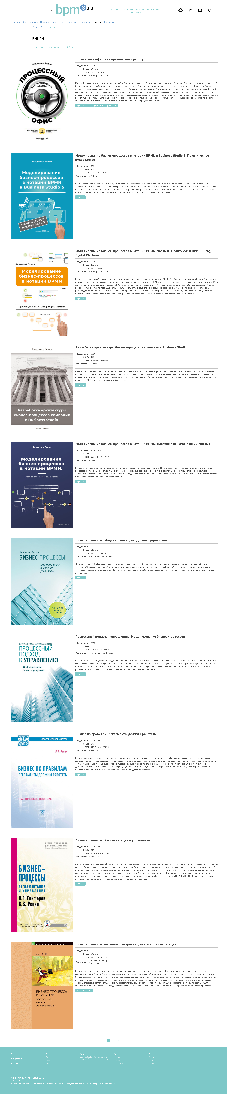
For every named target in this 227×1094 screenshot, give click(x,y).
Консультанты (30, 22)
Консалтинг (58, 22)
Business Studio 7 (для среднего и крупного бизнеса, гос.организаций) (94, 1058)
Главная (15, 22)
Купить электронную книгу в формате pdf (96, 105)
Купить (80, 197)
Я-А (71, 47)
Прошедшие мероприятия (124, 1063)
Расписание (119, 1060)
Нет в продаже (84, 990)
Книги (151, 1057)
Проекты (49, 1060)
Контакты (108, 22)
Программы (119, 1057)
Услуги (48, 1057)
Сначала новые (39, 47)
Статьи (36, 27)
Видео (44, 27)
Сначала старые (54, 47)
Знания (97, 22)
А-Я (66, 47)
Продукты (72, 22)
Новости (44, 22)
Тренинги (85, 22)
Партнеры (50, 1063)
